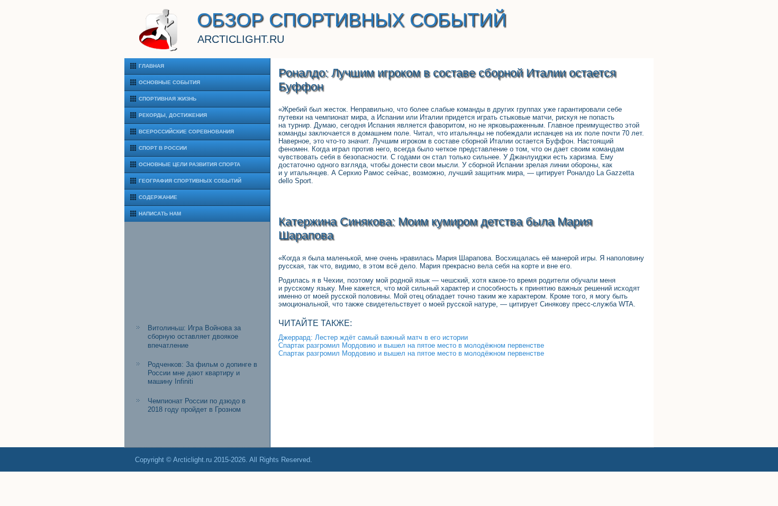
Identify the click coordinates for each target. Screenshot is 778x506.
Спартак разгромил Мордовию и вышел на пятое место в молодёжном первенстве (411, 345)
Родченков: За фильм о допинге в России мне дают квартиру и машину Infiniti (202, 373)
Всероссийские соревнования (186, 131)
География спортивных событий (190, 181)
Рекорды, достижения (173, 115)
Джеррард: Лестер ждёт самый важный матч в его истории (373, 337)
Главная (151, 66)
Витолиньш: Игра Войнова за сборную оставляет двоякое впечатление (194, 336)
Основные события (169, 82)
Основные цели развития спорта (189, 164)
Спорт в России (163, 148)
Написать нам (160, 213)
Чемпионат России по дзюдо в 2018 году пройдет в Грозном (197, 405)
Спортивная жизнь (167, 99)
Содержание (158, 197)
